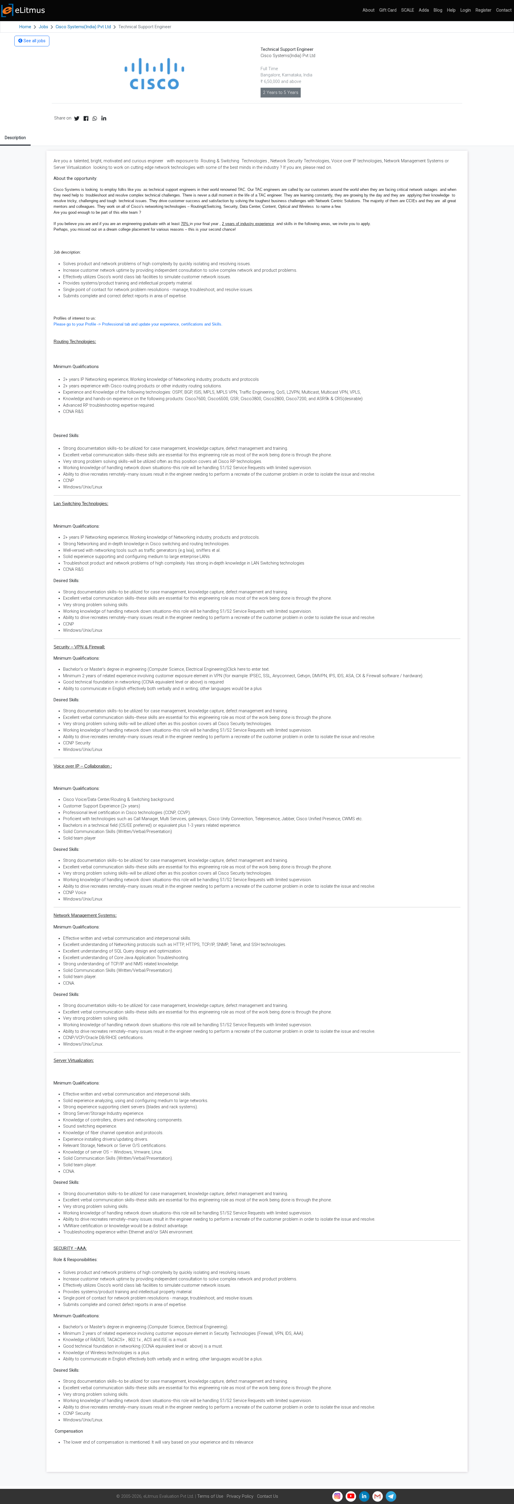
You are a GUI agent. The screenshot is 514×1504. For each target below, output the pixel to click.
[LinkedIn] (364, 1496)
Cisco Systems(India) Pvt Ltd (83, 26)
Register (483, 10)
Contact (504, 10)
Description (15, 137)
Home (25, 26)
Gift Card (388, 10)
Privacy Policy (240, 1496)
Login (465, 10)
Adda (424, 10)
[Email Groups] (377, 1496)
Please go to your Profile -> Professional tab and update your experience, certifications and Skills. (138, 324)
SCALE (407, 10)
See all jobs (34, 40)
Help (451, 10)
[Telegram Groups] (391, 1496)
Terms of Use (210, 1496)
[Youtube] (351, 1496)
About (368, 10)
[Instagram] (337, 1496)
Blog (438, 10)
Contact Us (267, 1496)
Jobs (43, 26)
